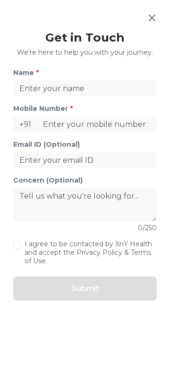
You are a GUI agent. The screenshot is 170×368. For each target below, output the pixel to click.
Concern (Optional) (48, 180)
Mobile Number (43, 108)
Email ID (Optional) (46, 144)
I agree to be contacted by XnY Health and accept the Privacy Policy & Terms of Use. (88, 252)
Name (26, 72)
